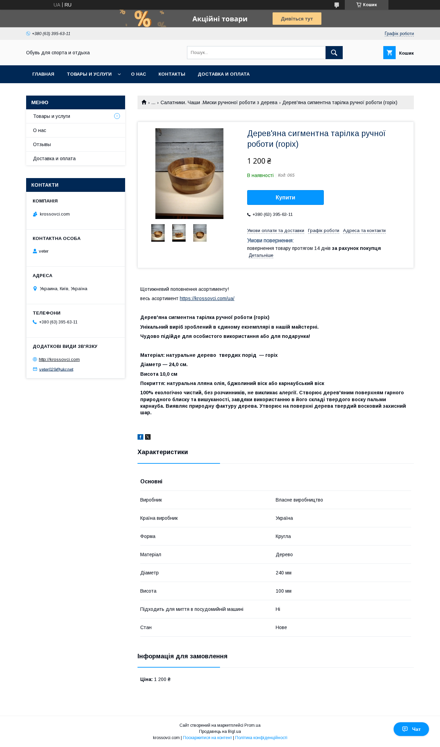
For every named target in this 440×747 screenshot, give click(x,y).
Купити (285, 197)
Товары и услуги (89, 74)
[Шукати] (334, 52)
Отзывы (42, 144)
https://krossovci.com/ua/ (207, 298)
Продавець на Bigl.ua (220, 731)
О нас (138, 74)
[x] (148, 438)
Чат (416, 729)
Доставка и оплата (224, 74)
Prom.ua (252, 725)
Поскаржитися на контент (207, 737)
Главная (43, 74)
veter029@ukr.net (56, 369)
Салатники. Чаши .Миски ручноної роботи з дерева (219, 102)
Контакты (171, 74)
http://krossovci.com (59, 359)
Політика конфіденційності (261, 737)
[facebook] (140, 438)
